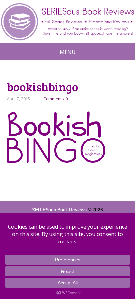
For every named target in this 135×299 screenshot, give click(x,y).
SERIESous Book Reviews (59, 209)
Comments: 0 (55, 99)
